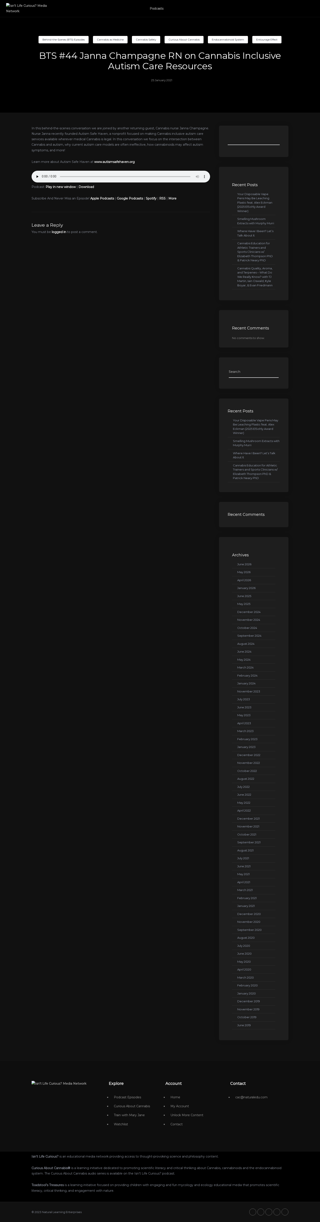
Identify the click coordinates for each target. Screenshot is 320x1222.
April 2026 (244, 580)
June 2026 (244, 564)
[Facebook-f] (260, 1211)
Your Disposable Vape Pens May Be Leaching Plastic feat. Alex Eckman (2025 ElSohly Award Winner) (254, 202)
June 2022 (244, 794)
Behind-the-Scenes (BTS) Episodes (63, 39)
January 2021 (246, 906)
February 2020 (247, 985)
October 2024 (247, 628)
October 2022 (247, 771)
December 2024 (249, 612)
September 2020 (249, 930)
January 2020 (246, 993)
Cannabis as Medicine (110, 39)
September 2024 (249, 635)
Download (86, 187)
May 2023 (244, 715)
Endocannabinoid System (228, 39)
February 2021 (247, 898)
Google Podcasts (130, 198)
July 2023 (243, 699)
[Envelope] (284, 1211)
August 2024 (245, 643)
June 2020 (244, 953)
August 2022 (245, 778)
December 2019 (248, 1001)
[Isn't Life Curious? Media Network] (59, 1083)
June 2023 (244, 707)
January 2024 (246, 683)
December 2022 (248, 755)
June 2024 (244, 651)
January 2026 (246, 588)
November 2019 (248, 1009)
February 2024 (247, 675)
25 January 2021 (161, 80)
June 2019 (244, 1025)
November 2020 (248, 921)
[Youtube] (268, 1211)
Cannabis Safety (146, 39)
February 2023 (247, 739)
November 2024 (248, 619)
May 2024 (244, 659)
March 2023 (245, 731)
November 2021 (248, 826)
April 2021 (243, 882)
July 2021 (243, 858)
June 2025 (244, 596)
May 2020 (244, 961)
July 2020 (243, 945)
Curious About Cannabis (184, 39)
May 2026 (244, 572)
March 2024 (245, 667)
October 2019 (246, 1017)
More (172, 198)
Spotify (151, 198)
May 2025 (243, 604)
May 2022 (243, 802)
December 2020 (249, 914)
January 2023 (246, 747)
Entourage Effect (267, 39)
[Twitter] (252, 1211)
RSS (162, 198)
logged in (59, 232)
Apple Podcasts (102, 198)
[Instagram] (276, 1211)
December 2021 (248, 818)
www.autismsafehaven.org (114, 162)
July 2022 (243, 786)
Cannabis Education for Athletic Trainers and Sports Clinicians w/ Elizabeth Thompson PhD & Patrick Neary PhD (255, 251)
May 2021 (243, 874)
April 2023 (244, 723)
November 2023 (248, 691)
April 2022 (244, 810)
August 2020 (246, 937)
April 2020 (244, 969)
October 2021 (246, 834)
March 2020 (245, 977)
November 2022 (248, 763)
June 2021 (244, 866)
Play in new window (61, 187)
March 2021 (245, 890)
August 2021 (245, 850)
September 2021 (249, 842)
